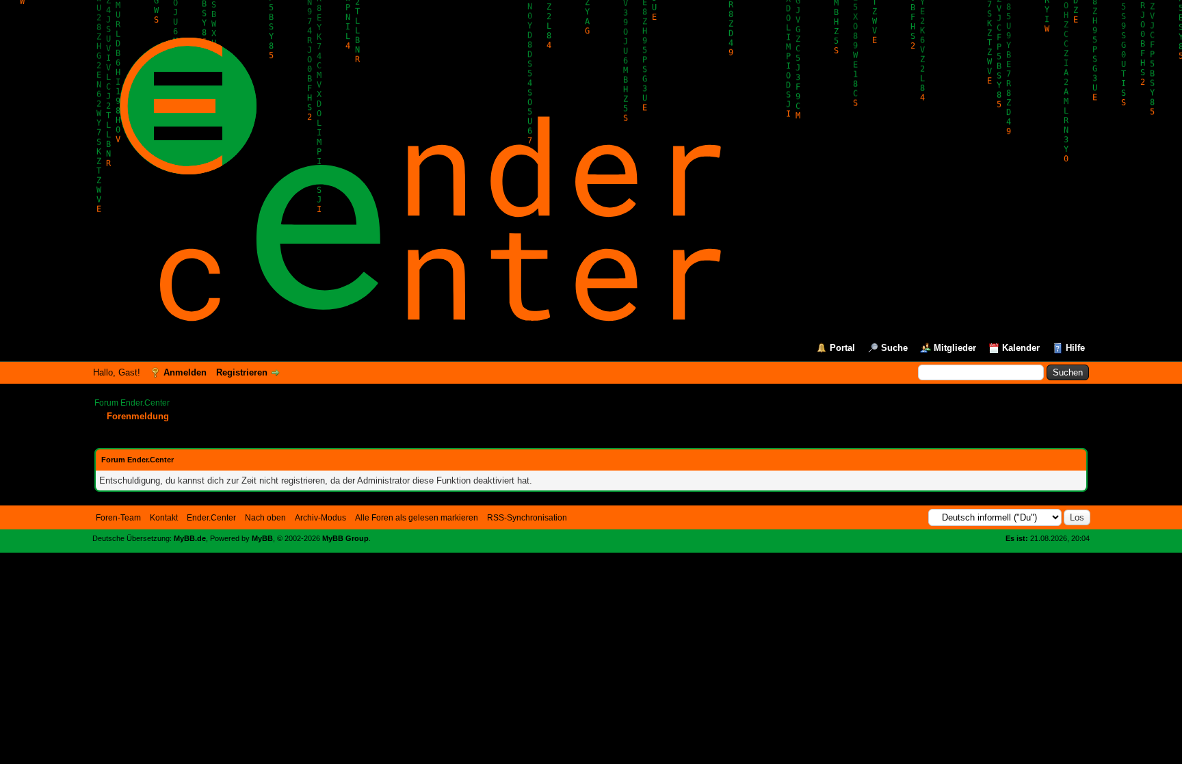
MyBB (262, 538)
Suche (894, 348)
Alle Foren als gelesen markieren (416, 518)
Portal (842, 348)
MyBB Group (345, 538)
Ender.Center (211, 518)
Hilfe (1075, 348)
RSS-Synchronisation (527, 518)
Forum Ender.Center (132, 403)
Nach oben (265, 518)
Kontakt (164, 518)
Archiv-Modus (320, 518)
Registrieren (241, 372)
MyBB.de (190, 538)
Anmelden (185, 372)
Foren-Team (118, 518)
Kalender (1021, 348)
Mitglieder (955, 348)
